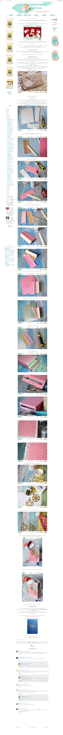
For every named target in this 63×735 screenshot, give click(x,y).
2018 (6, 111)
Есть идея (7, 251)
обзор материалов (11, 260)
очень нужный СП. (11, 261)
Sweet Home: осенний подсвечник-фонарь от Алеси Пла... (10, 151)
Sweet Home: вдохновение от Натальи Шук (10, 149)
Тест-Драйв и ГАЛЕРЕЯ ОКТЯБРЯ (10, 185)
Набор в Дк (6, 253)
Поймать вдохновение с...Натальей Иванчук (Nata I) (10, 162)
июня (7, 191)
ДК (7, 250)
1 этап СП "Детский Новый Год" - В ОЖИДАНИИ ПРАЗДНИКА (9, 154)
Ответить (19, 654)
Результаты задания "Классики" (9, 174)
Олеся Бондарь (23, 663)
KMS (19, 708)
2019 (6, 110)
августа (8, 188)
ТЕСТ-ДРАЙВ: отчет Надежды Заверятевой (10, 130)
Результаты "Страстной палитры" (12, 218)
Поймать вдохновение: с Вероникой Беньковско (10, 144)
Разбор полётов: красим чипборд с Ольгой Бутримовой (10, 126)
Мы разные (12, 252)
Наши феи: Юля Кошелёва (10, 182)
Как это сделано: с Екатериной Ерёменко (10, 168)
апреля (8, 193)
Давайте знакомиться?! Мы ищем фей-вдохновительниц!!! (12, 199)
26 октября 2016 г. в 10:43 (25, 684)
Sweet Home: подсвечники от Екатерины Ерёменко (10, 147)
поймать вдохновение (7, 263)
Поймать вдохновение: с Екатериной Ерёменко (10, 170)
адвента (30, 68)
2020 (6, 109)
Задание (12, 251)
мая (7, 192)
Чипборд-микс (7, 256)
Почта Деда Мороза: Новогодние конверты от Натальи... (10, 120)
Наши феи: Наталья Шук (10, 183)
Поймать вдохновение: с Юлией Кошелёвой (10, 157)
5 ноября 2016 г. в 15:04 (24, 703)
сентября (8, 187)
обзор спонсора (7, 261)
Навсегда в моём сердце (11, 253)
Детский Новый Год (11, 250)
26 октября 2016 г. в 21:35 (25, 689)
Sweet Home (12, 247)
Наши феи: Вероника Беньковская (9, 178)
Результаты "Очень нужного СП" (9, 164)
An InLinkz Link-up (19, 639)
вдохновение (7, 257)
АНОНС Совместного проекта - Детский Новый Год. (12, 209)
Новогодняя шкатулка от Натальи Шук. (10, 166)
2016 (6, 114)
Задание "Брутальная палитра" (9, 180)
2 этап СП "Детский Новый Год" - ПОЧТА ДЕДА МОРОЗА (10, 132)
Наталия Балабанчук (21, 657)
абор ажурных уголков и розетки (32, 70)
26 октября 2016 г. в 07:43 (28, 657)
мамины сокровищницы (8, 259)
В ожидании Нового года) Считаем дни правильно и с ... (10, 139)
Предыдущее (46, 727)
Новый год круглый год (9, 254)
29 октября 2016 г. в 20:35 (29, 696)
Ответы (20, 661)
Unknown (19, 684)
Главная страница (32, 727)
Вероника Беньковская (32, 56)
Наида (19, 703)
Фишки (13, 255)
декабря (8, 115)
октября (8, 118)
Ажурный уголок (35, 67)
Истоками (6, 252)
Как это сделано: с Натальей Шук (9, 135)
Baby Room (7, 247)
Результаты (7, 255)
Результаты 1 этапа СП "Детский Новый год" (10, 128)
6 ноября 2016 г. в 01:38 (23, 708)
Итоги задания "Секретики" (9, 137)
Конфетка (9, 252)
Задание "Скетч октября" (10, 145)
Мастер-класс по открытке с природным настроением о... (10, 123)
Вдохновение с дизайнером (9, 249)
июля (7, 189)
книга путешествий (11, 258)
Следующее (18, 727)
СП (11, 255)
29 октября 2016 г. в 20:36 (29, 663)
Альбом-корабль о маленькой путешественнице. (9, 176)
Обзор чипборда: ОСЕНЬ (10, 172)
